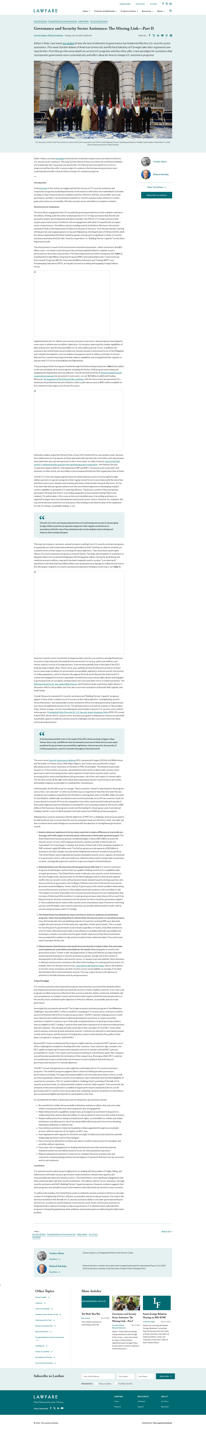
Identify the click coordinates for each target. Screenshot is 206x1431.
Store (153, 4)
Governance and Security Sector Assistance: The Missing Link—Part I (124, 1317)
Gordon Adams (40, 35)
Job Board (141, 1401)
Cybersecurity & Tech (44, 1320)
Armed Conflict (41, 1297)
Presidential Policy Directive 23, (77, 712)
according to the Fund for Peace (90, 965)
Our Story (164, 1401)
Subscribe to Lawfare (157, 195)
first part (43, 188)
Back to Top (166, 1231)
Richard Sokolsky (55, 35)
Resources (146, 11)
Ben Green (86, 1318)
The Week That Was (91, 1313)
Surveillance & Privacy (44, 1357)
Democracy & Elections (44, 1326)
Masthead (165, 1407)
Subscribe (125, 4)
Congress (39, 1303)
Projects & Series (128, 11)
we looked (68, 43)
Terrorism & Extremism (99, 21)
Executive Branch (40, 21)
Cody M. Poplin (149, 1322)
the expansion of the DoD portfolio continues (64, 379)
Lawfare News (83, 21)
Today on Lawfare (105, 1384)
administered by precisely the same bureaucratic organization (70, 464)
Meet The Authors (155, 187)
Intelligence (40, 1346)
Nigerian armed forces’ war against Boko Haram (55, 684)
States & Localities (43, 1352)
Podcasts (117, 1407)
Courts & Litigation (43, 1309)
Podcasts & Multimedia (104, 11)
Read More (53, 1259)
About (160, 11)
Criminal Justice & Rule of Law (47, 1314)
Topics (85, 11)
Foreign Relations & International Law (62, 21)
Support (140, 4)
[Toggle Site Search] (170, 10)
